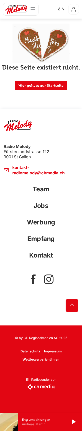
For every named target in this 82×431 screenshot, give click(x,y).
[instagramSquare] (48, 279)
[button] (41, 422)
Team (41, 189)
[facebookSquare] (33, 279)
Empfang (41, 239)
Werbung (41, 222)
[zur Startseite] (16, 9)
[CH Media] (41, 386)
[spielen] (73, 421)
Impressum (53, 351)
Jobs (41, 205)
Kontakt (41, 255)
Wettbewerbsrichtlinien (41, 359)
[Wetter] (61, 9)
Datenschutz (30, 351)
